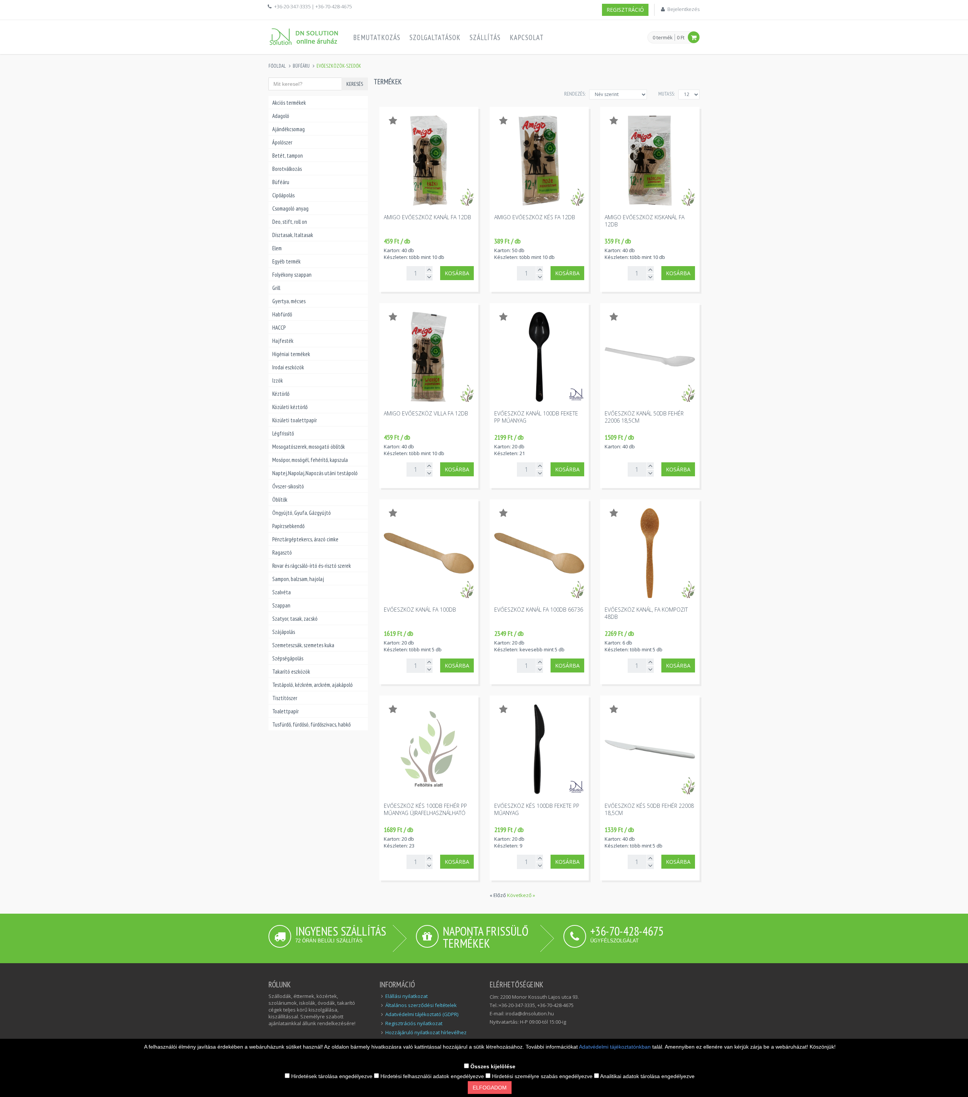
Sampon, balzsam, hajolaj (298, 579)
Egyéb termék (286, 261)
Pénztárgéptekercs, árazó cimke (305, 539)
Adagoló (280, 115)
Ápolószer (282, 142)
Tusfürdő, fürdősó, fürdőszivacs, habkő (311, 724)
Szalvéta (281, 592)
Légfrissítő (283, 433)
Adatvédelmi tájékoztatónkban (615, 1047)
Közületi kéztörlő (289, 407)
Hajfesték (282, 340)
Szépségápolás (287, 658)
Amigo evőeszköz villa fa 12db (426, 413)
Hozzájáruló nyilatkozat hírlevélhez (426, 1032)
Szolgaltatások (435, 37)
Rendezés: (574, 93)
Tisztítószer (284, 698)
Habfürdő (282, 314)
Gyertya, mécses (289, 301)
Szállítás (485, 37)
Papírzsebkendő (288, 526)
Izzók (277, 380)
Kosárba (457, 273)
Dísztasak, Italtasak (292, 235)
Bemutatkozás (376, 37)
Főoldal (277, 66)
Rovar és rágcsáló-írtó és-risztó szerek (311, 565)
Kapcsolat (527, 37)
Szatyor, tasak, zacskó (295, 618)
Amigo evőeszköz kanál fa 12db (427, 217)
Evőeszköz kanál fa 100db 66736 (538, 609)
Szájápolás (283, 631)
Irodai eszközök (288, 367)
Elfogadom (490, 1088)
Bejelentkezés (683, 9)
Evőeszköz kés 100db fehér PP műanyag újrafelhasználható (425, 809)
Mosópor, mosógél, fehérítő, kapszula (310, 459)
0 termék (663, 38)
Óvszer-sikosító (288, 486)
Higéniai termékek (291, 354)
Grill (276, 287)
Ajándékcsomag (288, 129)
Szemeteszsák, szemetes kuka (303, 645)
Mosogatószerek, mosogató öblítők (308, 446)
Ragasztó (282, 552)
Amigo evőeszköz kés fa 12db (534, 217)
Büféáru (301, 66)
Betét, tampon (287, 155)
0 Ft (680, 37)
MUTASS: (666, 93)
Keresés (354, 84)
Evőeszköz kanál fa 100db (420, 609)
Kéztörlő (280, 393)
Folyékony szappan (292, 274)
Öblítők (279, 499)
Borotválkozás (287, 168)
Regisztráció (625, 9)
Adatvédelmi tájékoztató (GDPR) (421, 1014)
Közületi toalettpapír (294, 420)
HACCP (278, 327)
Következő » (521, 895)
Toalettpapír (285, 711)
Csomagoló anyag (290, 208)
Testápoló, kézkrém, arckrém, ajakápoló (312, 684)
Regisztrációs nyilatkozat (413, 1023)
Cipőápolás (283, 195)
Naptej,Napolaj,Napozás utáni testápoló (315, 473)
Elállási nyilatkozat (406, 996)
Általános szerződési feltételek (421, 1005)
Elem (277, 248)
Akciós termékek (289, 102)
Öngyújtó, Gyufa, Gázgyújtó (301, 512)
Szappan (281, 605)
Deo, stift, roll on (289, 221)
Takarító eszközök (291, 671)
